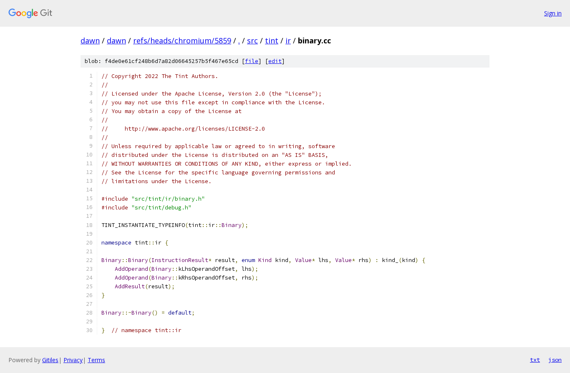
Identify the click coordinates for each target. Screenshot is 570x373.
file (251, 61)
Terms (96, 360)
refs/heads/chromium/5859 (182, 40)
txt (535, 359)
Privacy (73, 360)
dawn (90, 40)
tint (271, 40)
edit (275, 61)
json (555, 359)
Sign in (553, 13)
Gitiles (50, 360)
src (252, 40)
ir (288, 40)
